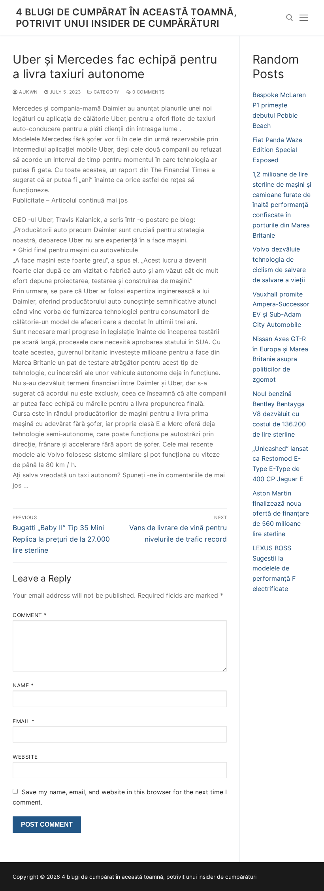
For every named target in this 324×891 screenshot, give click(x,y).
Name (23, 685)
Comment (30, 615)
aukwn (28, 92)
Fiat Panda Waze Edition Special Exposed (277, 150)
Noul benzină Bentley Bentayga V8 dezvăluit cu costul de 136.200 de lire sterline (279, 414)
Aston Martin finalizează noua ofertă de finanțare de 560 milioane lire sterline (280, 513)
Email (24, 721)
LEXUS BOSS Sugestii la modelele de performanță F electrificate (274, 568)
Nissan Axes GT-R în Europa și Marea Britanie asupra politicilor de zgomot (280, 359)
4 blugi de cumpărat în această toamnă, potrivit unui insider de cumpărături (126, 17)
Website (25, 757)
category (106, 92)
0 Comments (148, 92)
